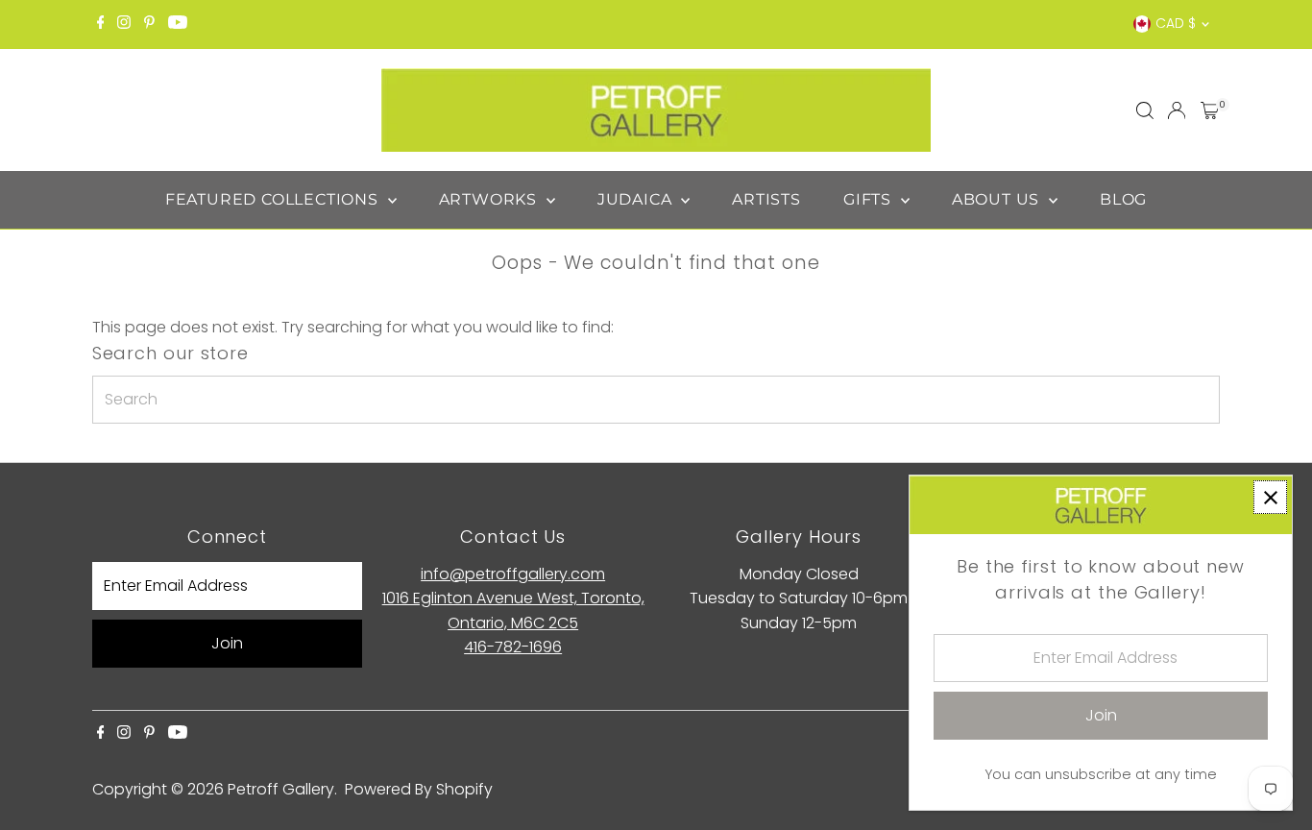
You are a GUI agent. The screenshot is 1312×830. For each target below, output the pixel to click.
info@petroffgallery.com (513, 574)
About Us (998, 199)
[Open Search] (1145, 110)
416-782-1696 (513, 647)
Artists (766, 199)
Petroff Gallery (281, 789)
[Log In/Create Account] (1176, 110)
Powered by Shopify (419, 789)
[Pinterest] (149, 24)
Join (227, 643)
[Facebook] (100, 24)
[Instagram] (123, 24)
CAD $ (1175, 23)
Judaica (636, 199)
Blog (1123, 199)
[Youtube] (177, 24)
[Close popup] (1270, 497)
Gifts (869, 199)
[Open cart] (1210, 110)
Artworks (490, 199)
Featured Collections (274, 199)
